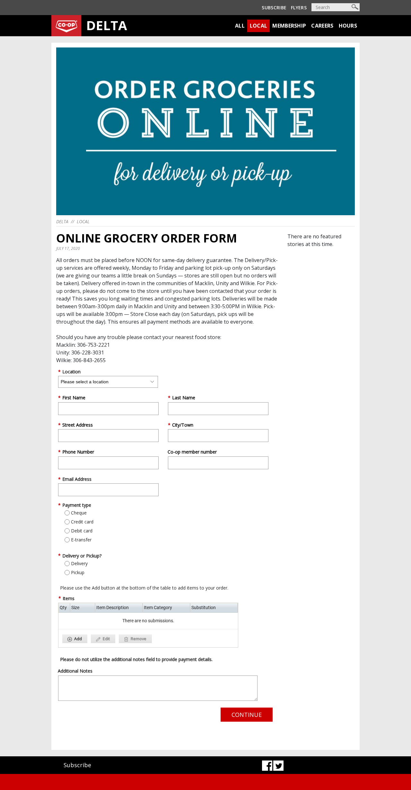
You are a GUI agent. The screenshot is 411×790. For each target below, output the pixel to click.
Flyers (299, 7)
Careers (322, 25)
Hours (348, 25)
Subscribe (274, 7)
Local (258, 25)
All (240, 25)
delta (62, 221)
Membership (289, 25)
